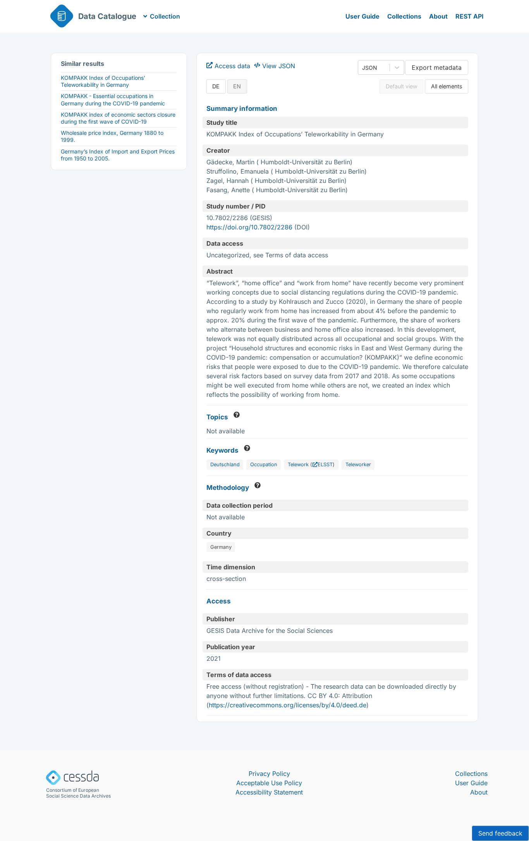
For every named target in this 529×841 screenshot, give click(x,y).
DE (216, 86)
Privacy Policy (269, 773)
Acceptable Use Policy (269, 783)
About (438, 16)
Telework (298, 464)
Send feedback (500, 833)
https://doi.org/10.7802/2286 (249, 227)
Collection (165, 16)
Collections (404, 16)
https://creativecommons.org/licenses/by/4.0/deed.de (287, 705)
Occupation (263, 464)
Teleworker (358, 464)
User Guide (362, 16)
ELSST (325, 464)
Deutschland (225, 464)
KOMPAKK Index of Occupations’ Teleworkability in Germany (103, 81)
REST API (469, 16)
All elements (446, 86)
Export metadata (437, 67)
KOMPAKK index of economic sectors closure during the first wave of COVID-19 (118, 118)
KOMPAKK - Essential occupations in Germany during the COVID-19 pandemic (113, 99)
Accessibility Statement (269, 792)
